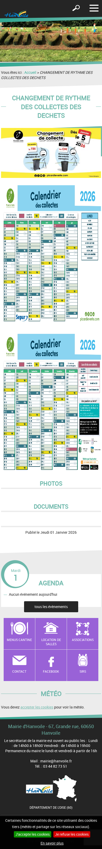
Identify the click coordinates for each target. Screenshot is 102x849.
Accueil (30, 72)
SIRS (83, 671)
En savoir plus (52, 843)
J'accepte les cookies (32, 834)
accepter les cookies (36, 707)
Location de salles (51, 642)
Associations (83, 640)
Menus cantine (19, 640)
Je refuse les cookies (72, 834)
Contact (19, 671)
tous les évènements (51, 606)
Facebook (51, 671)
